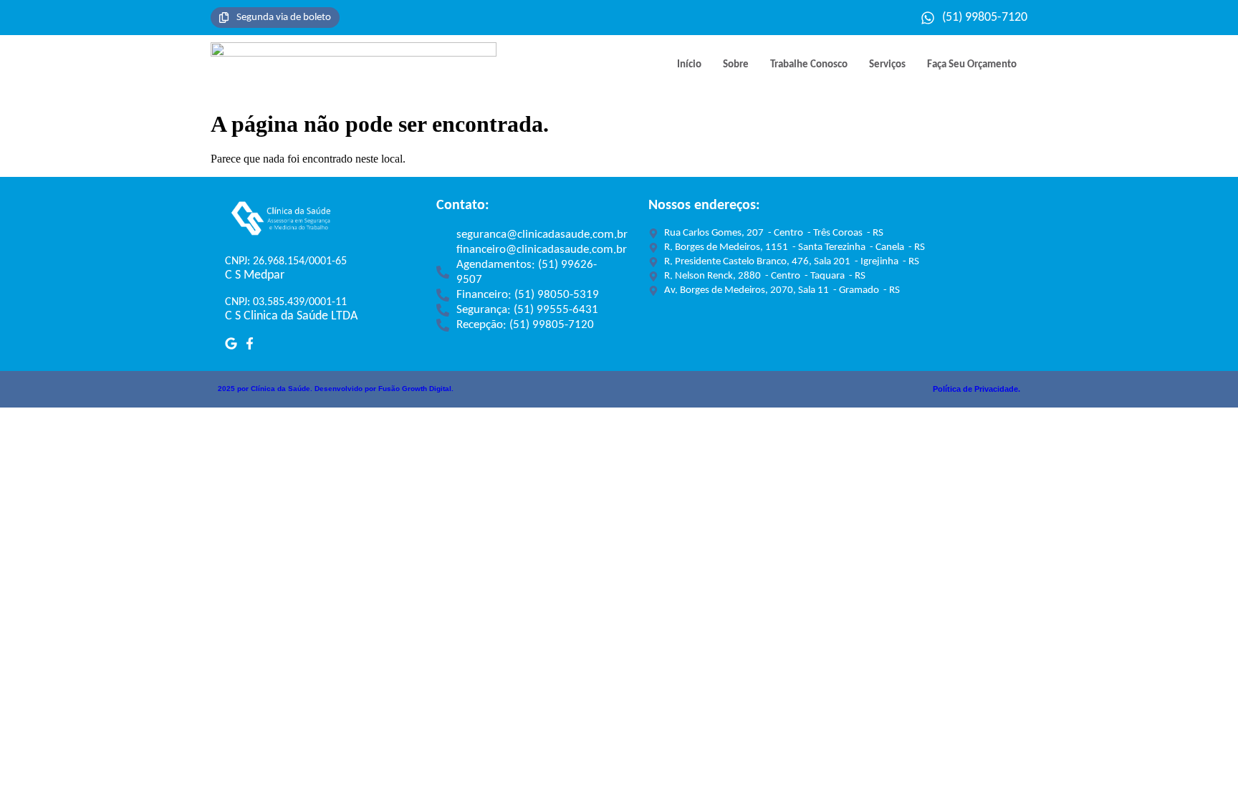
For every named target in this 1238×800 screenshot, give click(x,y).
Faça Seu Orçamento (972, 64)
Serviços (887, 64)
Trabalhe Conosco (809, 64)
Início (689, 64)
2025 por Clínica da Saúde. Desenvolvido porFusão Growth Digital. (336, 388)
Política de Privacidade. (976, 389)
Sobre (736, 64)
